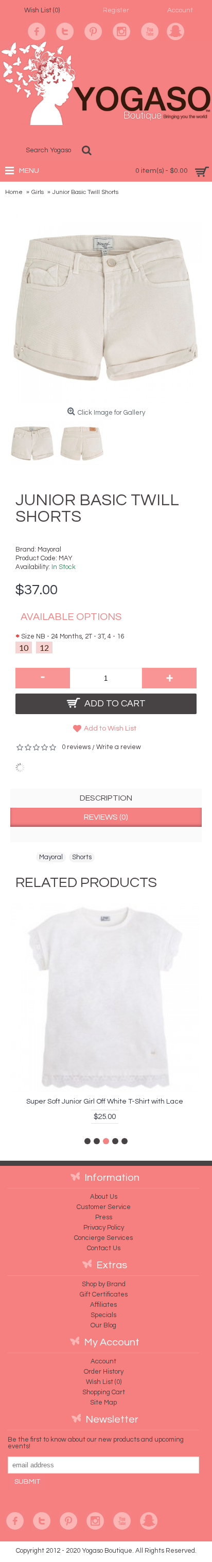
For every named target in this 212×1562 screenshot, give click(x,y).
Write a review (118, 747)
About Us (103, 1196)
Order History (103, 1371)
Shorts (82, 857)
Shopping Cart (103, 1392)
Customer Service (104, 1207)
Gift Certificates (104, 1294)
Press (103, 1217)
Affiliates (103, 1304)
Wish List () (103, 1382)
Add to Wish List (110, 728)
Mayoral (49, 549)
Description (106, 798)
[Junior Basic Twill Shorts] (35, 441)
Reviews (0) (106, 817)
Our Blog (103, 1325)
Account (103, 1361)
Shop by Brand (104, 1284)
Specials (103, 1315)
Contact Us (103, 1248)
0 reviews (76, 747)
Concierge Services (103, 1237)
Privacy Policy (103, 1227)
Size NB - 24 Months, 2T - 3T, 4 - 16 (72, 636)
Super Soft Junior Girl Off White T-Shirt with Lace (104, 1101)
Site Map (103, 1402)
